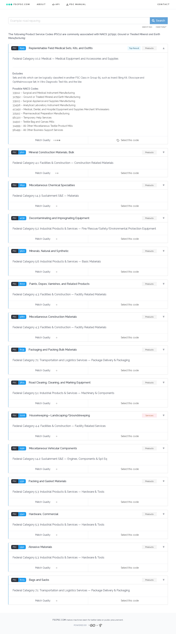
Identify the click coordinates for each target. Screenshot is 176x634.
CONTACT (163, 4)
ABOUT (41, 4)
